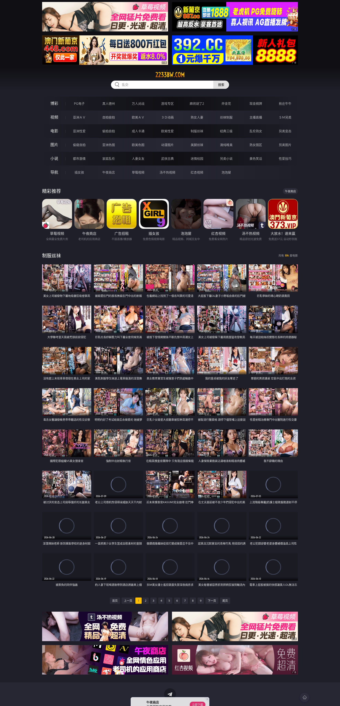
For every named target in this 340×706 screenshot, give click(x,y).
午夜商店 (108, 172)
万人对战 (138, 103)
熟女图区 (255, 145)
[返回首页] (304, 697)
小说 (54, 158)
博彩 (54, 103)
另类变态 (285, 131)
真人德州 (108, 103)
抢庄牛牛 (285, 103)
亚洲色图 (108, 145)
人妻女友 (138, 158)
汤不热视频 (167, 172)
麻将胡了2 (197, 103)
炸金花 (226, 103)
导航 (54, 172)
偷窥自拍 (79, 145)
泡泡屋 (226, 172)
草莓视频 (138, 172)
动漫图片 (167, 145)
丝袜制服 (226, 117)
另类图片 (285, 145)
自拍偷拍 (108, 117)
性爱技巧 (285, 158)
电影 (54, 131)
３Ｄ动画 (167, 117)
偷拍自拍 (108, 131)
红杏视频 (197, 172)
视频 (54, 117)
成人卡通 (138, 131)
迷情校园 (197, 158)
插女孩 (79, 172)
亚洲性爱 (79, 131)
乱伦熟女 (255, 131)
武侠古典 (167, 158)
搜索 (221, 85)
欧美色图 (138, 145)
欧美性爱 (167, 131)
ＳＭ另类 (285, 117)
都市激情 (79, 158)
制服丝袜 (197, 131)
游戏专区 (167, 103)
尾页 (225, 600)
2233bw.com (170, 75)
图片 (54, 144)
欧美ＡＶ (138, 117)
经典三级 (226, 131)
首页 (115, 600)
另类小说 (226, 158)
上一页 (128, 600)
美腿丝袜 (197, 145)
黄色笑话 (255, 158)
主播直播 (255, 117)
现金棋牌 (255, 103)
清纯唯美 (226, 145)
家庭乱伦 (108, 158)
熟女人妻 (197, 117)
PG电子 (79, 103)
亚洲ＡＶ (79, 117)
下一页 (212, 600)
